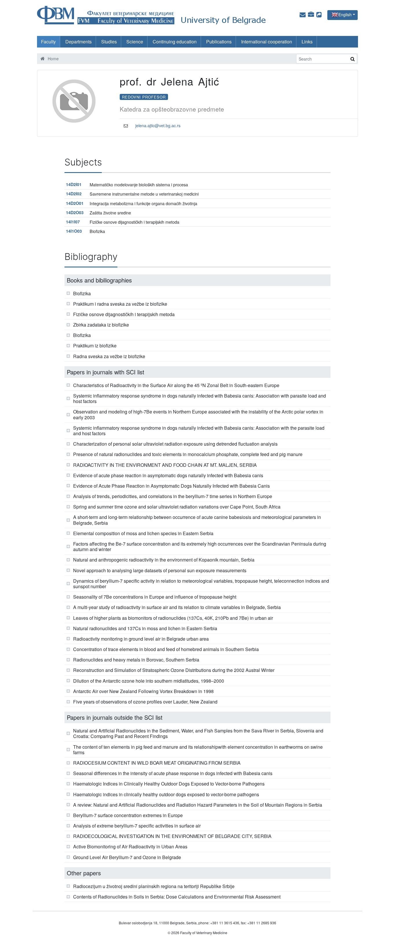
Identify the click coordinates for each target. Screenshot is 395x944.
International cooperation (266, 41)
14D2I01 (74, 184)
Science (134, 41)
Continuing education (175, 41)
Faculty (48, 41)
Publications (219, 41)
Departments (78, 41)
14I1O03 (74, 231)
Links (307, 41)
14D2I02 (74, 193)
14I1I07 (73, 222)
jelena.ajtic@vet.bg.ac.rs (157, 125)
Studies (109, 41)
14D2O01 (75, 203)
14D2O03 (75, 212)
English (345, 14)
